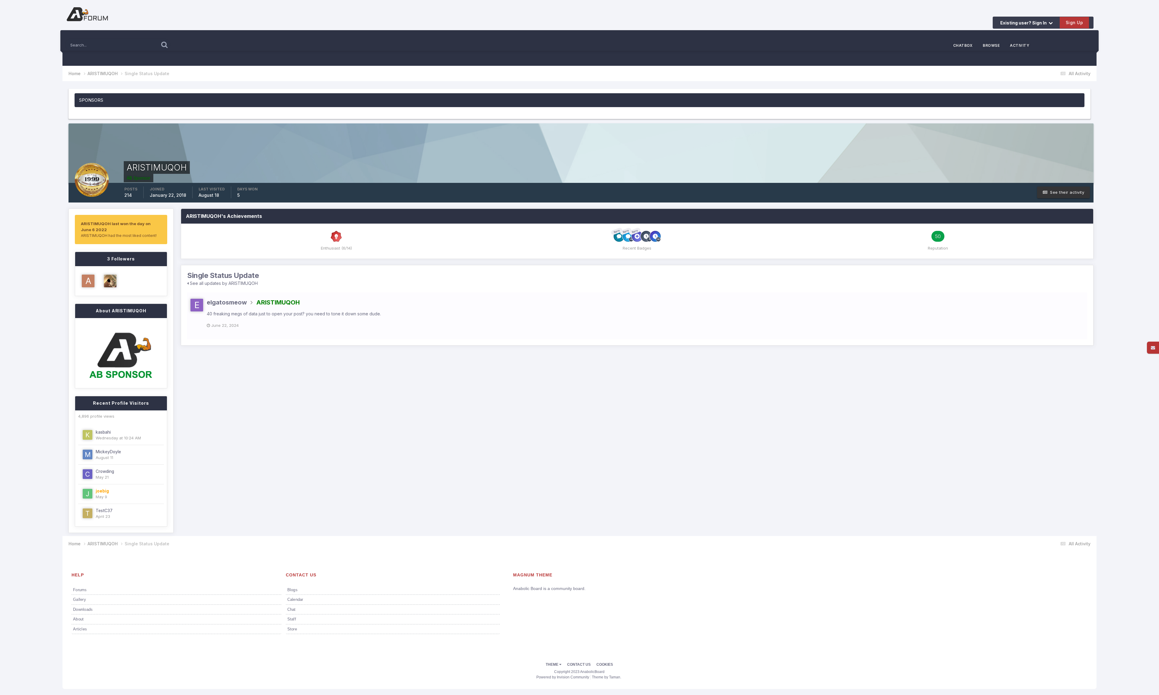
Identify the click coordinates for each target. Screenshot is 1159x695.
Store (292, 629)
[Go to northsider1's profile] (110, 281)
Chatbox (963, 45)
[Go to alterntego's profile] (88, 281)
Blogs (292, 590)
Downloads (83, 609)
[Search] (164, 44)
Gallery (79, 599)
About (78, 619)
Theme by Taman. (606, 677)
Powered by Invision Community (562, 677)
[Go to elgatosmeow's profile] (196, 305)
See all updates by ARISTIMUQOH (223, 283)
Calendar (295, 599)
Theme (552, 664)
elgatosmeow (227, 302)
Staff (291, 619)
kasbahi (103, 432)
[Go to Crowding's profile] (87, 474)
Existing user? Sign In (1024, 22)
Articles (80, 629)
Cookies (604, 664)
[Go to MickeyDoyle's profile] (87, 454)
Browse (991, 45)
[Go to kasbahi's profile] (87, 435)
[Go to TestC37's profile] (87, 513)
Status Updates (137, 44)
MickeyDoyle (108, 451)
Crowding (105, 471)
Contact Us (579, 664)
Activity (1019, 45)
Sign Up (1074, 22)
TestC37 (104, 510)
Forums (80, 590)
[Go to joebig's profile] (87, 494)
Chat (291, 609)
